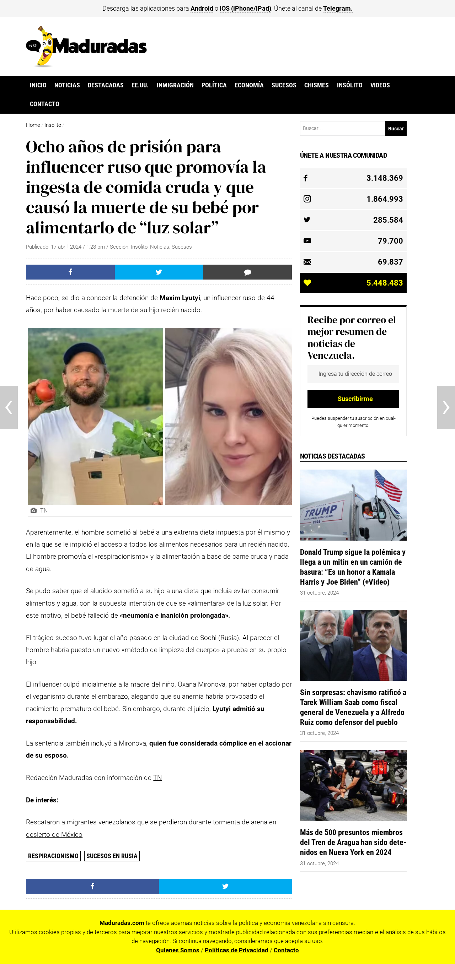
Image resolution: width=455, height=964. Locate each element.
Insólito (350, 85)
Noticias (67, 85)
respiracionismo (53, 856)
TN (157, 778)
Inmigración (175, 85)
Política (214, 85)
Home (33, 125)
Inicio (38, 85)
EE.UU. (140, 85)
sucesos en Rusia (112, 856)
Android (202, 8)
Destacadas (106, 85)
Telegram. (338, 8)
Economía (249, 85)
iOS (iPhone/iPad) (245, 8)
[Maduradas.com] (86, 65)
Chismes (316, 85)
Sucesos (284, 85)
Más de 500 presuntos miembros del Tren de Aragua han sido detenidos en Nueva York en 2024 (353, 842)
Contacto (44, 104)
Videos (380, 85)
